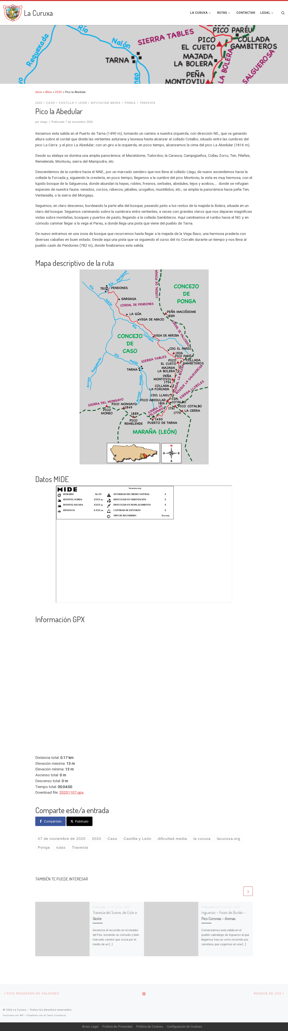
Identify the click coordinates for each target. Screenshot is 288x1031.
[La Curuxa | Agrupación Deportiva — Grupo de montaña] (13, 11)
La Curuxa (19, 1009)
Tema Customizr (56, 1015)
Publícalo (82, 821)
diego (43, 121)
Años (48, 92)
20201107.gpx (71, 792)
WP (22, 1015)
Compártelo (53, 821)
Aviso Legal (90, 1026)
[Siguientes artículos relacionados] (248, 891)
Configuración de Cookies (184, 1026)
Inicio (38, 92)
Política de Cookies (149, 1026)
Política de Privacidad (117, 1026)
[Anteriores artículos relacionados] (238, 891)
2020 (58, 92)
